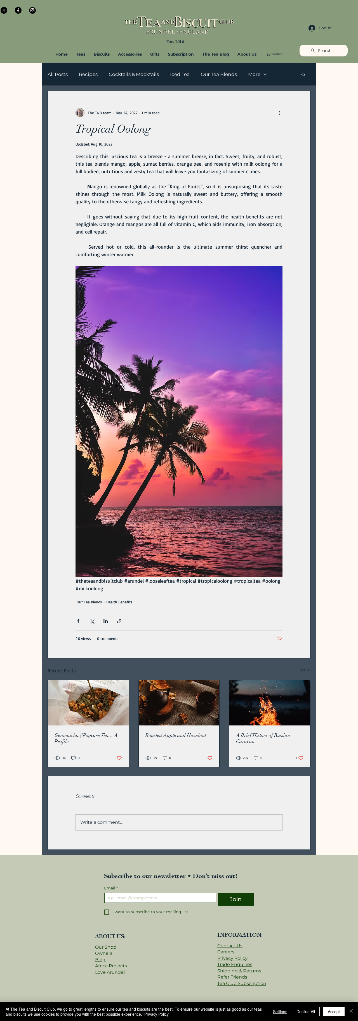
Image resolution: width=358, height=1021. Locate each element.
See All (305, 669)
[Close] (351, 1011)
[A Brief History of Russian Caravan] (269, 702)
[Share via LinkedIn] (105, 621)
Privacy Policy (232, 958)
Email (111, 888)
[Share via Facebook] (78, 621)
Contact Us (229, 945)
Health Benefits (119, 601)
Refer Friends (232, 977)
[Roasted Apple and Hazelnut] (179, 702)
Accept (334, 1011)
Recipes (88, 74)
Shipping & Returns (239, 971)
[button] (130, 54)
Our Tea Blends (219, 74)
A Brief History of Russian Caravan (263, 738)
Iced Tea (180, 74)
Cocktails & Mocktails (134, 74)
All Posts (58, 74)
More (254, 74)
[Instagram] (32, 10)
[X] (4, 10)
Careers (225, 952)
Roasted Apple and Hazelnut (175, 735)
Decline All (305, 1011)
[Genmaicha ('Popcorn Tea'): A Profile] (88, 702)
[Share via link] (119, 621)
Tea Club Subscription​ (241, 983)
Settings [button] (280, 1011)
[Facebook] (18, 10)
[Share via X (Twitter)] (92, 621)
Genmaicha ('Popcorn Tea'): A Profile (86, 738)
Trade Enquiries (234, 964)
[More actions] (279, 112)
